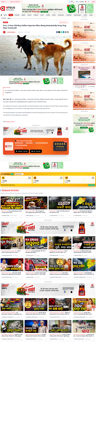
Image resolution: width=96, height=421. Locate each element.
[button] (16, 173)
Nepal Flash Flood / (30, 265)
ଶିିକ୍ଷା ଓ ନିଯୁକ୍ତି (77, 15)
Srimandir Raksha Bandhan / (9, 305)
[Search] (89, 1)
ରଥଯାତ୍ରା (17, 15)
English (82, 1)
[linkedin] (63, 32)
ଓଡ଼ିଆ (77, 1)
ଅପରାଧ (85, 15)
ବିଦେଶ (42, 15)
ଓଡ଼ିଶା (11, 15)
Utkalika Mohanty (11, 32)
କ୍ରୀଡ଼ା (53, 15)
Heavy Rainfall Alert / (79, 265)
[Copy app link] (68, 32)
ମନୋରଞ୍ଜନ (69, 15)
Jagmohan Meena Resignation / (33, 327)
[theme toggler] (86, 1)
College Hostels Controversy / (57, 243)
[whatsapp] (61, 32)
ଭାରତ (5, 15)
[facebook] (57, 32)
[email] (66, 32)
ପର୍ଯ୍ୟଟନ (36, 15)
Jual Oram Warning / (7, 265)
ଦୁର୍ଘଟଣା (23, 15)
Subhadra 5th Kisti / (79, 305)
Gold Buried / (77, 243)
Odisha (9, 18)
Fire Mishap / (53, 204)
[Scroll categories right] (94, 15)
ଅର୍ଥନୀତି (48, 15)
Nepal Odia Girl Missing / (8, 327)
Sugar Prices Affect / (31, 204)
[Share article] (21, 208)
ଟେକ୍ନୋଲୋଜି (61, 15)
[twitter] (59, 32)
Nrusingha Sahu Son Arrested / (9, 243)
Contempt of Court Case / (56, 327)
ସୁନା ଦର (29, 15)
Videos (3, 1)
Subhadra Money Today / (56, 265)
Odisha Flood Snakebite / (80, 327)
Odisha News (10, 121)
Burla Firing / (5, 204)
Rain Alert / (76, 204)
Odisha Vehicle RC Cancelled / (57, 305)
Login (93, 1)
